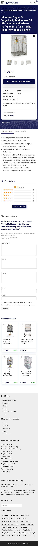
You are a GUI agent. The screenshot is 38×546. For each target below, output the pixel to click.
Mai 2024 (4, 423)
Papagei (23, 524)
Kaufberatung (6, 521)
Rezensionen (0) (20, 131)
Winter (25, 536)
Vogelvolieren (6, 533)
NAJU (16, 524)
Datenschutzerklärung (9, 400)
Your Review (5, 243)
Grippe (18, 518)
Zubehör (3, 471)
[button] (34, 36)
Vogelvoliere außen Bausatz (8, 447)
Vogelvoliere (27, 530)
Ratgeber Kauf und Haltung (10, 412)
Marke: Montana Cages (9, 112)
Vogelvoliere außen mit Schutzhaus (10, 448)
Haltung (25, 518)
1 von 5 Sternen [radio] (10, 237)
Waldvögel (32, 533)
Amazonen (5, 515)
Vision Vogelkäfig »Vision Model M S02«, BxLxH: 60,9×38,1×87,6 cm (27, 374)
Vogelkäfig (11, 8)
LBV (22, 521)
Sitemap (5, 415)
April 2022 (5, 431)
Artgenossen (15, 515)
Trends (15, 527)
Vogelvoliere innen (6, 464)
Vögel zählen (22, 533)
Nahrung (10, 524)
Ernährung (5, 518)
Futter (12, 518)
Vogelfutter (4, 451)
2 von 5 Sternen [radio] (11, 237)
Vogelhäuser (5, 454)
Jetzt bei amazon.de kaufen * (19, 81)
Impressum (5, 403)
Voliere (15, 533)
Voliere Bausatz (6, 469)
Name (3, 288)
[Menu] (2, 2)
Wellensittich (6, 536)
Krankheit (15, 521)
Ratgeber (5, 409)
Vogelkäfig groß (5, 458)
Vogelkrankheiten (7, 530)
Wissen (31, 536)
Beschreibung (7, 131)
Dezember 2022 (6, 428)
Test (3, 527)
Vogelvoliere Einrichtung (8, 461)
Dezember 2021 (6, 434)
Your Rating (5, 238)
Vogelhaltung (23, 527)
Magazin (5, 406)
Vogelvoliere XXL (6, 466)
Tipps (9, 527)
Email (3, 295)
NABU (4, 524)
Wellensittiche (16, 536)
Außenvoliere (5, 444)
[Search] (31, 2)
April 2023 (5, 425)
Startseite (3, 8)
